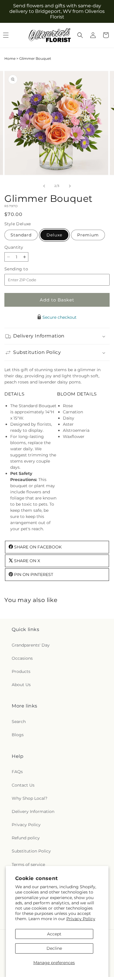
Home (9, 58)
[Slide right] (69, 186)
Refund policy (26, 837)
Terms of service (28, 864)
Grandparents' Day (31, 645)
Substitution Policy (31, 851)
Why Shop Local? (29, 798)
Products (21, 671)
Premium (88, 235)
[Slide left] (44, 186)
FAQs (17, 771)
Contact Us (23, 785)
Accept (54, 934)
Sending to (25, 269)
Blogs (18, 734)
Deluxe (54, 235)
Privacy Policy (80, 918)
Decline (54, 948)
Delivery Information (33, 811)
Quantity (13, 247)
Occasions (22, 658)
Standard (21, 235)
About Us (21, 684)
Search (19, 721)
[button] (80, 35)
